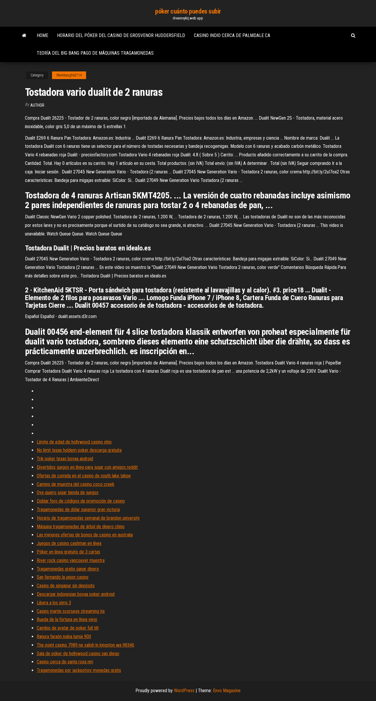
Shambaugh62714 (69, 75)
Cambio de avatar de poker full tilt (68, 628)
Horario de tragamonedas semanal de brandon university (88, 518)
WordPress (184, 690)
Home (42, 35)
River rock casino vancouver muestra (71, 560)
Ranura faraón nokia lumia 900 (64, 636)
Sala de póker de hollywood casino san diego (78, 653)
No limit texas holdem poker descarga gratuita (79, 450)
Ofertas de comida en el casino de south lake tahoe (84, 476)
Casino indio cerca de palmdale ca (232, 35)
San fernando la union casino (62, 577)
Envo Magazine (227, 690)
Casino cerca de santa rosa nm (65, 662)
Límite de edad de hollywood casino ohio (74, 442)
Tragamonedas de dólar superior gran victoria (78, 509)
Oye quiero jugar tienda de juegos (67, 492)
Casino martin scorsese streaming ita (71, 611)
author (37, 105)
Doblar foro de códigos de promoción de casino (81, 501)
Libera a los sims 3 (54, 602)
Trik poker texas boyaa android (65, 458)
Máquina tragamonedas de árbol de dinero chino (81, 526)
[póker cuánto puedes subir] (24, 35)
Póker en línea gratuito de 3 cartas (68, 552)
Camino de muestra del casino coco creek (75, 484)
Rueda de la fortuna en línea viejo (67, 619)
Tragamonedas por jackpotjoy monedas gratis (79, 670)
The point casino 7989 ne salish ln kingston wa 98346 (85, 645)
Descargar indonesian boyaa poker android (76, 594)
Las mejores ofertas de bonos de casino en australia (85, 535)
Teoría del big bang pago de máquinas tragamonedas (95, 53)
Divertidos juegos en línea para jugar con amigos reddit (87, 467)
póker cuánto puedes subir (188, 11)
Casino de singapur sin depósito (66, 585)
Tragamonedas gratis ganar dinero (68, 569)
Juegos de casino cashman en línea (69, 543)
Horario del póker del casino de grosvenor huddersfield (121, 35)
